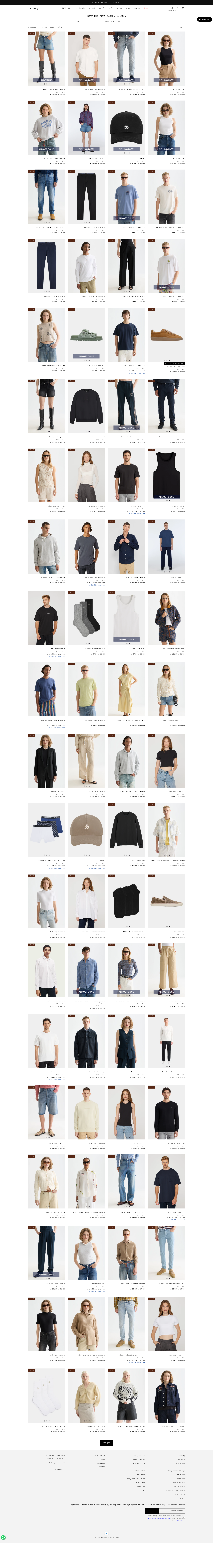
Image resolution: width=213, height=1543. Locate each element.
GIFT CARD (141, 1486)
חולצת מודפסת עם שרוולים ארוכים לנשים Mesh (130, 1001)
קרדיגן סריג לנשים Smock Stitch (174, 720)
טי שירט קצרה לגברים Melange (95, 720)
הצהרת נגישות (180, 1494)
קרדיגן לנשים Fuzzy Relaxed (95, 1426)
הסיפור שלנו (181, 1459)
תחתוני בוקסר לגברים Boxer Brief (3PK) (51, 860)
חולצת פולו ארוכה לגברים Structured (132, 791)
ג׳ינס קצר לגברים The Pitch (55, 1143)
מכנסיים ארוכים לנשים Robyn (55, 1283)
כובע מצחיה (141, 158)
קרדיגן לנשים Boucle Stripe (55, 1212)
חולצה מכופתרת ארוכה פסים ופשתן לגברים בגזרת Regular (89, 1002)
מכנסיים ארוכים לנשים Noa (96, 791)
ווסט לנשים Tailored (138, 1072)
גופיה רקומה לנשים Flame (56, 506)
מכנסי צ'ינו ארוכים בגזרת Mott (94, 227)
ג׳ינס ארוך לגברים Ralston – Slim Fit (132, 89)
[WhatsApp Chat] (3, 1537)
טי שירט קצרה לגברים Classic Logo (133, 227)
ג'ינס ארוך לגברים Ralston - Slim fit (172, 1283)
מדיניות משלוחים (139, 1463)
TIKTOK (102, 1467)
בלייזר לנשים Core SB (58, 791)
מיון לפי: (60, 27)
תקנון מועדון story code (176, 1471)
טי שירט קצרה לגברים (138, 506)
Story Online (98, 1537)
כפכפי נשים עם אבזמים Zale (96, 365)
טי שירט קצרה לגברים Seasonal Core (52, 720)
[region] (106, 2)
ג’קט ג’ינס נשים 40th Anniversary (173, 1426)
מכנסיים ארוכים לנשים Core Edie (134, 296)
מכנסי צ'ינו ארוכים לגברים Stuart (173, 1072)
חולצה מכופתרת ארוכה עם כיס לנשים (93, 932)
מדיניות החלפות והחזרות (136, 1467)
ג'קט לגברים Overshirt (97, 1072)
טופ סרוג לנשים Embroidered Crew (53, 365)
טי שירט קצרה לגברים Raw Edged (134, 365)
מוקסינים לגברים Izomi (177, 932)
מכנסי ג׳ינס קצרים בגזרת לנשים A (54, 89)
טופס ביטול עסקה (139, 1482)
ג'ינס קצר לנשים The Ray (97, 158)
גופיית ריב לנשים (139, 1143)
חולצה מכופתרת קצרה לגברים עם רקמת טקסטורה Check (167, 860)
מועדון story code (178, 1467)
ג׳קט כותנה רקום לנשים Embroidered (173, 649)
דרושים (182, 1498)
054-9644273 (60, 1469)
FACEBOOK (101, 1463)
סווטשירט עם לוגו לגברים (97, 437)
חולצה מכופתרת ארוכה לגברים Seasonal (132, 1283)
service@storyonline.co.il (54, 1463)
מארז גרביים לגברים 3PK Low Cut (134, 932)
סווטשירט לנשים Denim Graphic (54, 158)
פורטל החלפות (140, 1471)
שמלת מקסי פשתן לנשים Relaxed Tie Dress (131, 720)
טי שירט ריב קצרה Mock (57, 932)
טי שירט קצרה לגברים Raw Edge (95, 89)
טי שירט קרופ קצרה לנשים (177, 791)
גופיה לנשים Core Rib (178, 89)
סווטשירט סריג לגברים (138, 860)
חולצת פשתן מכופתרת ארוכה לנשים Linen (91, 1355)
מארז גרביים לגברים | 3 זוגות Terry (53, 1426)
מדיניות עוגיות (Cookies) (175, 1490)
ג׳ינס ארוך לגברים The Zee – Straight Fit (50, 227)
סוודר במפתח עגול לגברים (176, 1143)
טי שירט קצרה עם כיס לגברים (176, 1212)
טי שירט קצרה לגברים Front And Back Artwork (169, 227)
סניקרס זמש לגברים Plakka (176, 366)
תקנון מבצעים (180, 1479)
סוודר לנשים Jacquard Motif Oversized (131, 1426)
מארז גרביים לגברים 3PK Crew (95, 649)
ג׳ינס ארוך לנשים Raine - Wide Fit (133, 1212)
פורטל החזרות (140, 1475)
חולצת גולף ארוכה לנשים (97, 506)
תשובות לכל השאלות (138, 1459)
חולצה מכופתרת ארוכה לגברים (135, 577)
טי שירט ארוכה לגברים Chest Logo (93, 296)
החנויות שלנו (180, 1463)
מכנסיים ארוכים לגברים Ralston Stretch (171, 437)
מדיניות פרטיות (179, 1486)
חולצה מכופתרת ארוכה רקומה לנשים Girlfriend (89, 1212)
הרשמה (152, 1511)
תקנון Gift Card (179, 1482)
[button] (145, 8)
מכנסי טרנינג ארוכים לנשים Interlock (132, 437)
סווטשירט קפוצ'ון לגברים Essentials (52, 577)
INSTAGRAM (101, 1459)
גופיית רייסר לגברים (178, 506)
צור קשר (142, 1490)
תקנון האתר (181, 1475)
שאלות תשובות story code (135, 1479)
